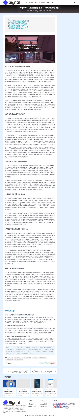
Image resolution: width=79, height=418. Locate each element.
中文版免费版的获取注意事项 (17, 25)
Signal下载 (50, 2)
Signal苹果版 (43, 404)
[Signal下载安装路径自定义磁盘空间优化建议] (51, 383)
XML (53, 415)
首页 (25, 2)
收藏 (47, 363)
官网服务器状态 (42, 357)
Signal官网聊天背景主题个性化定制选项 (23, 392)
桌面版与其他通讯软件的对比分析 (18, 27)
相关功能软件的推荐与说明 (16, 28)
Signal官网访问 (18, 357)
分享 (42, 363)
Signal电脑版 (43, 403)
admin (9, 363)
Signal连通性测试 (27, 357)
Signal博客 (42, 2)
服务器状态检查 (9, 359)
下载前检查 (35, 357)
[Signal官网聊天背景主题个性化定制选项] (23, 383)
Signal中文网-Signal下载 (38, 415)
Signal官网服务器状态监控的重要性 (19, 21)
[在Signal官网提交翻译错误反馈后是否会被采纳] (9, 383)
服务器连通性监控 (19, 359)
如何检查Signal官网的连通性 (17, 22)
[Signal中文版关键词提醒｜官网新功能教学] (37, 383)
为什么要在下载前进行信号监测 (18, 24)
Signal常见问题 (33, 2)
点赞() (53, 363)
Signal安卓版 (43, 406)
